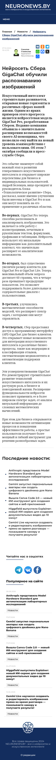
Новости (22, 31)
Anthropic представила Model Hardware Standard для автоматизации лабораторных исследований (30, 475)
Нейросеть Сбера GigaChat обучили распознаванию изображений (28, 35)
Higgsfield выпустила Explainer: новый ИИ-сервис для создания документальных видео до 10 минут (31, 513)
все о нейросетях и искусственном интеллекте (28, 9)
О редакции (28, 755)
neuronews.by (27, 6)
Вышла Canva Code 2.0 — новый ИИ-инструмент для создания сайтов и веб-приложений (30, 501)
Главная (7, 31)
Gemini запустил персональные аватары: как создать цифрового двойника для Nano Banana (30, 489)
